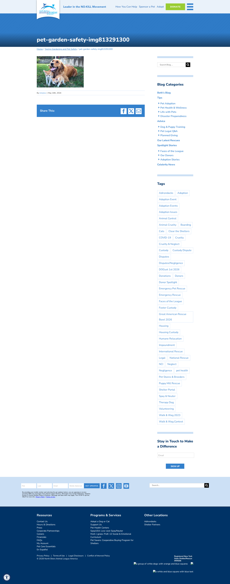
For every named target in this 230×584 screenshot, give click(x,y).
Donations (165, 276)
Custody (163, 250)
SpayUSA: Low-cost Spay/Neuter (106, 530)
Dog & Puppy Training (172, 127)
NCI (161, 364)
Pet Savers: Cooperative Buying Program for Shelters (111, 542)
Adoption (182, 193)
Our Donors (167, 155)
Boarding (186, 225)
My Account (42, 543)
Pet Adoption (167, 103)
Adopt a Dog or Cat (100, 521)
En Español (42, 549)
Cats (161, 231)
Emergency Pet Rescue (172, 288)
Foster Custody (167, 307)
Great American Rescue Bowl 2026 (172, 316)
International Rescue (171, 351)
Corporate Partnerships (48, 530)
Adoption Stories (170, 159)
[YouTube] (126, 486)
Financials (41, 537)
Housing (163, 326)
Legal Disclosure (76, 555)
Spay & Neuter (167, 396)
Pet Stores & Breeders (171, 377)
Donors (179, 276)
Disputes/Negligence (171, 263)
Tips (159, 97)
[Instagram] (119, 486)
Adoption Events (168, 206)
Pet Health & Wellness (173, 107)
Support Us (96, 524)
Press (39, 527)
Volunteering (166, 409)
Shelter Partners (152, 524)
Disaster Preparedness (173, 116)
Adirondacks (166, 193)
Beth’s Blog (164, 92)
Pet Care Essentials (46, 546)
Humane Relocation (170, 338)
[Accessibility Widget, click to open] (6, 577)
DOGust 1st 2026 (169, 269)
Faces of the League (172, 151)
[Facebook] (104, 486)
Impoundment (167, 345)
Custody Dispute (182, 250)
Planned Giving (169, 135)
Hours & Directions (46, 524)
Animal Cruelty (167, 225)
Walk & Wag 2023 (169, 415)
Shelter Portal (167, 389)
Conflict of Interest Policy (98, 555)
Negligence (165, 370)
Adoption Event (167, 199)
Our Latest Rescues (168, 140)
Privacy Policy (43, 555)
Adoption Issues (168, 212)
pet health (182, 370)
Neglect (171, 364)
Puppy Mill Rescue (169, 383)
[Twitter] (111, 486)
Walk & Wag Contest (171, 421)
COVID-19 (165, 237)
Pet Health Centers (99, 527)
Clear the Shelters (179, 231)
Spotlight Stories (167, 145)
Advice (161, 121)
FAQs (39, 540)
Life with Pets (168, 112)
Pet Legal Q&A (169, 131)
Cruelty (179, 237)
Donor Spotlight (168, 282)
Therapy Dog (166, 402)
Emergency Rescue (170, 295)
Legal (162, 358)
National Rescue (179, 358)
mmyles (42, 93)
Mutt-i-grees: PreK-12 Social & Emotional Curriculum (110, 535)
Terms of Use (59, 555)
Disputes (164, 256)
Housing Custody (168, 332)
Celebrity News (166, 164)
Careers (40, 533)
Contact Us (42, 521)
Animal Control (167, 218)
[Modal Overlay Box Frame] (176, 461)
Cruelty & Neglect (169, 244)
